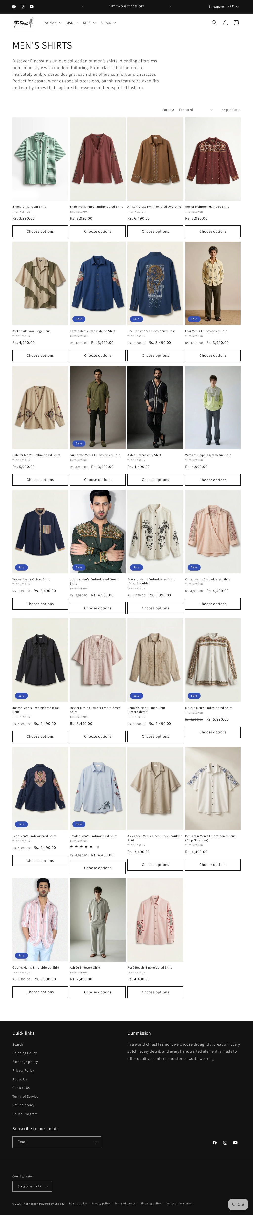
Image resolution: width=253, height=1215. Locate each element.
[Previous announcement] (82, 6)
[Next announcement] (170, 6)
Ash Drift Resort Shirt (85, 968)
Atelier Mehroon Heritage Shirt (207, 207)
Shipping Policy (24, 1053)
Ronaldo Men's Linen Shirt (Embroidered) (146, 710)
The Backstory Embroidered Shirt (151, 331)
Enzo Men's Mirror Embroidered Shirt (96, 207)
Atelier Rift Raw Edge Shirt (31, 331)
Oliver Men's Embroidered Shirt (207, 579)
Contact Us (21, 1087)
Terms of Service (25, 1096)
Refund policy (23, 1105)
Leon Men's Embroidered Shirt (34, 836)
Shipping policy (151, 1203)
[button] (52, 23)
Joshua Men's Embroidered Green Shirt (94, 582)
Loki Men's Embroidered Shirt (206, 331)
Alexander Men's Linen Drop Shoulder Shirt (154, 838)
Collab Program (25, 1114)
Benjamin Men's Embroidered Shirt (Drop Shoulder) (210, 838)
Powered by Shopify (51, 1203)
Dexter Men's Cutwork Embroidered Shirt (95, 710)
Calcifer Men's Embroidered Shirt (36, 455)
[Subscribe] (95, 1142)
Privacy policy (101, 1203)
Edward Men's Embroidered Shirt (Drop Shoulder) (151, 582)
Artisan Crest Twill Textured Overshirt (154, 207)
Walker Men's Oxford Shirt (31, 579)
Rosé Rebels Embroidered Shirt (149, 968)
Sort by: (168, 109)
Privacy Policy (23, 1070)
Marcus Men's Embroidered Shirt (208, 708)
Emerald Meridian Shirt (29, 207)
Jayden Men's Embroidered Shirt (93, 836)
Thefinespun (30, 1203)
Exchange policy (25, 1061)
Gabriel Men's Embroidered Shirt (35, 968)
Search (17, 1044)
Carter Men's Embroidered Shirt (92, 331)
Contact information (179, 1203)
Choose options (40, 231)
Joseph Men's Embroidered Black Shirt (36, 710)
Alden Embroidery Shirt (144, 455)
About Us (19, 1079)
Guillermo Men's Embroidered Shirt (95, 455)
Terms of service (125, 1203)
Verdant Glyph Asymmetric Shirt (208, 455)
